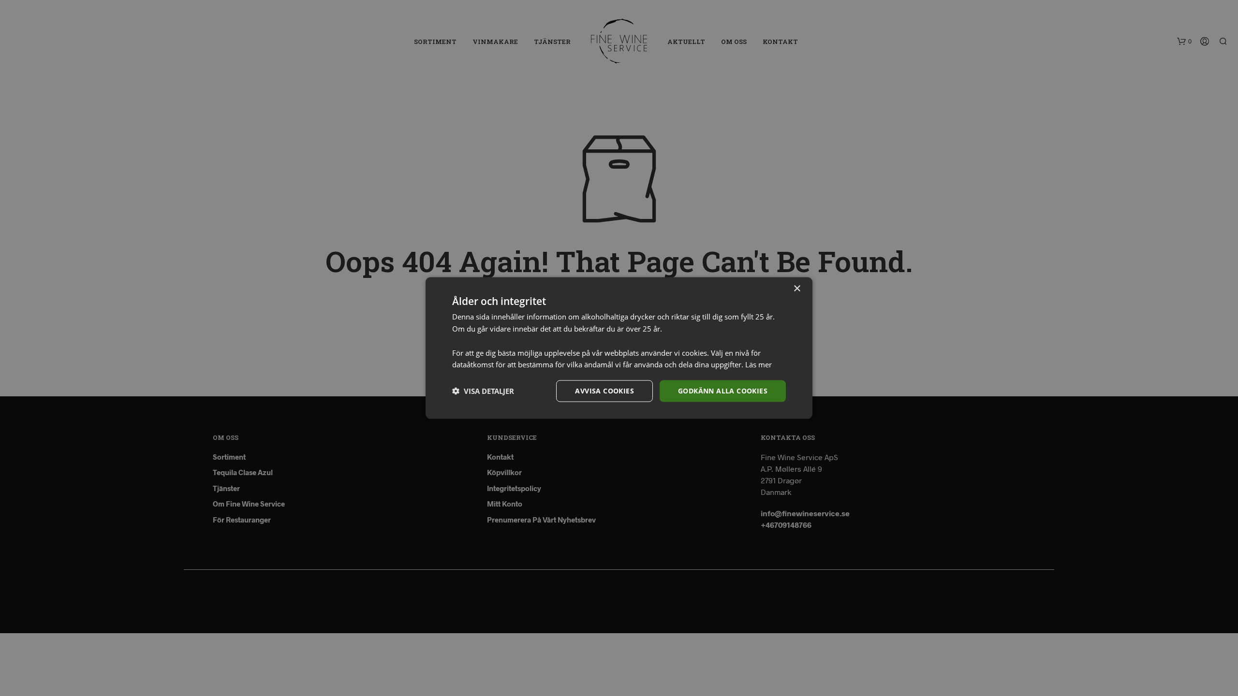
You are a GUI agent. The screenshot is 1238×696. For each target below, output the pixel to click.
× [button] (796, 288)
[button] (483, 391)
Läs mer (758, 364)
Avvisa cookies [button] (604, 390)
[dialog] (619, 348)
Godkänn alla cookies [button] (722, 390)
